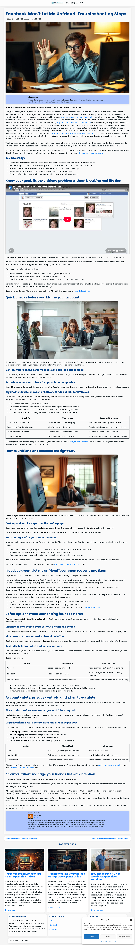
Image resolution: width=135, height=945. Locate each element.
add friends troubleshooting (66, 564)
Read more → (11, 910)
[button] (131, 920)
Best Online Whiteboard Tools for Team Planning (110, 839)
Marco (36, 817)
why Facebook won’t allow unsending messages (73, 133)
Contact (53, 925)
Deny (108, 936)
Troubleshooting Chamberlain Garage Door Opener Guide (66, 875)
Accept (91, 936)
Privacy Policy (112, 941)
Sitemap (53, 929)
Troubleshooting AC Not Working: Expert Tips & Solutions (105, 876)
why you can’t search (78, 441)
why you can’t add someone (90, 153)
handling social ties (91, 607)
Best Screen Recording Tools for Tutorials (22, 839)
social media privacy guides (110, 765)
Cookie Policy (103, 941)
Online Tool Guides (21, 941)
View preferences (124, 936)
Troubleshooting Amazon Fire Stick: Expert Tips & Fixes (23, 875)
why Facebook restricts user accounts (74, 122)
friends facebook (82, 291)
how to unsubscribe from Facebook (76, 117)
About (52, 920)
